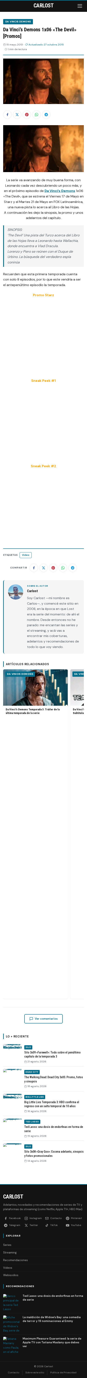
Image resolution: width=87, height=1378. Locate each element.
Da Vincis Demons (18, 21)
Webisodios (10, 1275)
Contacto (13, 1372)
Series (7, 1245)
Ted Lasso (32, 1121)
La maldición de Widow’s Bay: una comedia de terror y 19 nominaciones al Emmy (52, 1319)
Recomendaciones (15, 1260)
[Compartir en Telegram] (46, 114)
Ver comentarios (46, 1018)
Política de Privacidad (63, 1372)
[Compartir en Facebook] (7, 114)
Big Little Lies (35, 1097)
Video (25, 555)
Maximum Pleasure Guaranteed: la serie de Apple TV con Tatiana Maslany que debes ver (52, 1342)
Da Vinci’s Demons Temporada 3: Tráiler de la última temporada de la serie (33, 711)
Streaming (10, 1252)
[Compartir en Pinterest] (27, 114)
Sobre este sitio (34, 1372)
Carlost (13, 1196)
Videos (7, 1268)
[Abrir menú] (80, 6)
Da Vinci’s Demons (60, 191)
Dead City (32, 1072)
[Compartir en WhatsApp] (36, 114)
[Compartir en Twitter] (17, 114)
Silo (28, 1047)
